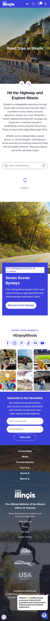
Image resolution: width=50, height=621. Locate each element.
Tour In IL (25, 468)
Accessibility (25, 451)
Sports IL (25, 473)
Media (25, 456)
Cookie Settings (25, 537)
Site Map (25, 532)
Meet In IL (25, 479)
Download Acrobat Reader (25, 591)
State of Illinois (25, 521)
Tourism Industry (25, 462)
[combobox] (27, 3)
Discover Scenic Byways (21, 305)
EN (27, 3)
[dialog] (3, 617)
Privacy (25, 527)
